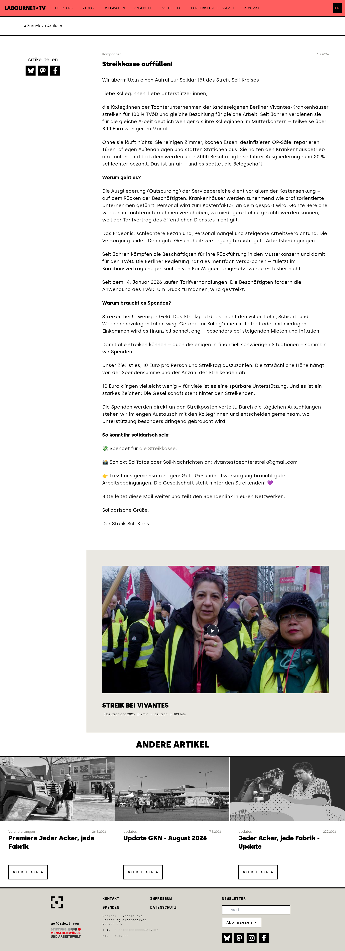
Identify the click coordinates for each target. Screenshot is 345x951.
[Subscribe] (241, 922)
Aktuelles (171, 8)
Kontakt (252, 8)
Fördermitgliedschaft (213, 8)
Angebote (143, 8)
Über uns (64, 8)
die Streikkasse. (158, 448)
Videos (88, 8)
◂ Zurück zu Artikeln (43, 26)
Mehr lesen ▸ (28, 872)
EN (337, 8)
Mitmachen (115, 8)
